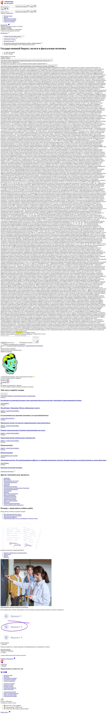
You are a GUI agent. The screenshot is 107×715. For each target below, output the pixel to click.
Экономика (7, 478)
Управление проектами (10, 496)
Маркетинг (7, 485)
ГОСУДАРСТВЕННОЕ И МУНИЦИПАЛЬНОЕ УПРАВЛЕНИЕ (18, 396)
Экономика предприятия (10, 486)
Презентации (7, 554)
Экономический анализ (10, 498)
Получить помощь (5, 649)
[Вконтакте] (2, 672)
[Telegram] (4, 672)
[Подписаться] (9, 33)
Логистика (6, 502)
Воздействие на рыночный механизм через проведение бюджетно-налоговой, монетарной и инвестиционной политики (41, 400)
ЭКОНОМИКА (5, 403)
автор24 (4, 665)
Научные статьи (8, 16)
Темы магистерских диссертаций (12, 515)
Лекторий (6, 676)
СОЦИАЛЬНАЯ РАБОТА (8, 418)
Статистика (7, 483)
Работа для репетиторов (10, 694)
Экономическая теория (10, 499)
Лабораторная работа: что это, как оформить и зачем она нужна (21, 518)
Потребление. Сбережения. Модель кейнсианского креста (20, 408)
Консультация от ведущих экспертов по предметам (14, 607)
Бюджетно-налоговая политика (11, 467)
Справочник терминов (10, 20)
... (13, 36)
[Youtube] (6, 672)
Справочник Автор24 (10, 39)
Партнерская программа (10, 696)
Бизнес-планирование (10, 495)
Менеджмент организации (11, 493)
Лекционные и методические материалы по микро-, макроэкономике (22, 43)
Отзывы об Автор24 (9, 683)
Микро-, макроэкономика (10, 500)
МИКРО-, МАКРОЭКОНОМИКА (10, 411)
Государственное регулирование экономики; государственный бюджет (24, 415)
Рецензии (6, 557)
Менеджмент (7, 479)
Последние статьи (8, 685)
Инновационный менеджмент (12, 503)
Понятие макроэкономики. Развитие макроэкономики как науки (23, 430)
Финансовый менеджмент (11, 489)
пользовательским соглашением (34, 345)
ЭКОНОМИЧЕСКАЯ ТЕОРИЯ (9, 455)
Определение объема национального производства (18, 438)
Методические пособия (10, 18)
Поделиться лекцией (6, 28)
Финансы (6, 492)
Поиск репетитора (9, 689)
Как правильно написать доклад (12, 514)
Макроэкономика (7, 445)
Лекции (6, 17)
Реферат (6, 555)
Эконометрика (8, 490)
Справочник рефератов (10, 688)
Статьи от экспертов (9, 21)
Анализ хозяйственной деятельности (13, 505)
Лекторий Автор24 (9, 41)
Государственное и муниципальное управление (16, 488)
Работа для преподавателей (11, 693)
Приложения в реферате (10, 517)
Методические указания (10, 678)
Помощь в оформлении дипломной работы (15, 553)
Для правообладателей (10, 692)
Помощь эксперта (8, 686)
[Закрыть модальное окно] (2, 699)
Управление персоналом (10, 482)
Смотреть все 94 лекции (7, 471)
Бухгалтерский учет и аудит (11, 481)
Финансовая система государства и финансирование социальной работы (25, 423)
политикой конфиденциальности (16, 345)
